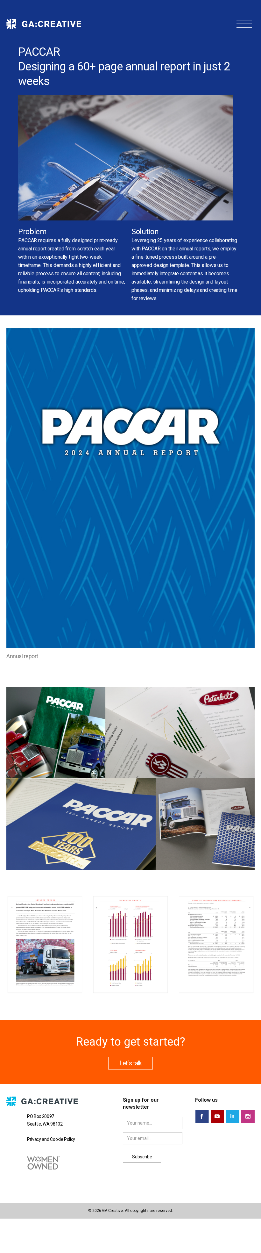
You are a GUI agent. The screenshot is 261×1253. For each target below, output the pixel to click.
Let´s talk (130, 1063)
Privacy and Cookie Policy (51, 1139)
